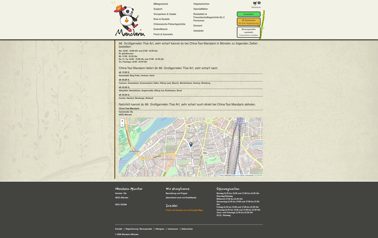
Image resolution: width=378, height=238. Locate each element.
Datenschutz (187, 229)
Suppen (158, 9)
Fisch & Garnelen (163, 34)
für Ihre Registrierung (249, 21)
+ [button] (122, 120)
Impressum (173, 229)
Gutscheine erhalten (248, 32)
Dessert (197, 25)
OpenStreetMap (239, 175)
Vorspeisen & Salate (165, 14)
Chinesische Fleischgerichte (169, 24)
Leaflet (221, 175)
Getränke (198, 31)
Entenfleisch (161, 29)
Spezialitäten (200, 9)
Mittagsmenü (161, 4)
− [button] (122, 124)
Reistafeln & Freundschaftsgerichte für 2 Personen (209, 17)
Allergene (159, 229)
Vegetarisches (201, 4)
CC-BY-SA (258, 175)
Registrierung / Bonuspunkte (139, 229)
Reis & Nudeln (162, 19)
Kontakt (118, 229)
